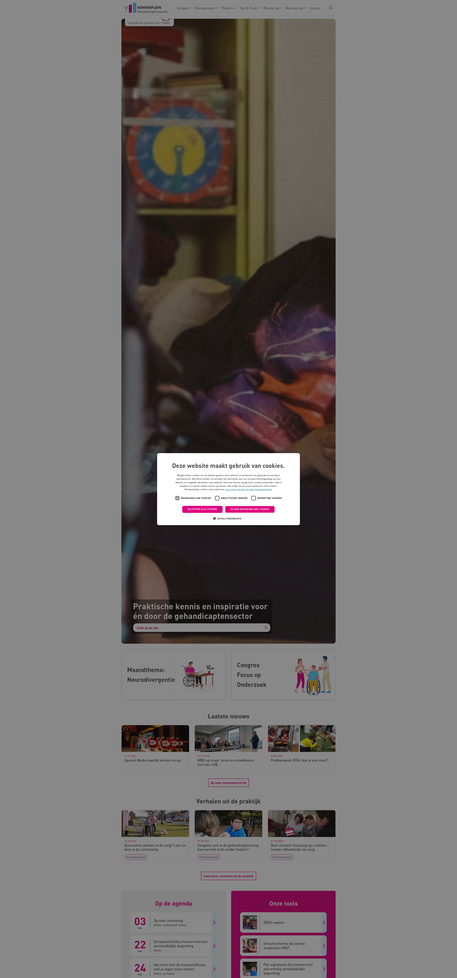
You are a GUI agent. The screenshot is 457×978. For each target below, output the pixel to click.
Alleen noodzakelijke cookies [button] (250, 509)
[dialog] (228, 489)
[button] (228, 518)
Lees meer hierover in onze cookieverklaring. (248, 489)
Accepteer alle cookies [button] (202, 509)
